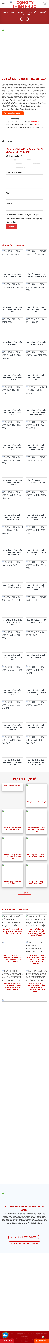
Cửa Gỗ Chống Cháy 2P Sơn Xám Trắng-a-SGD (36, 275)
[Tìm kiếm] (45, 4)
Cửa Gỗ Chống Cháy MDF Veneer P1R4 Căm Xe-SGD (36, 692)
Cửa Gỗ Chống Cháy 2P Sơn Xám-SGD (36, 621)
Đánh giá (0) (7, 141)
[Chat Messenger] (45, 1336)
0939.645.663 (8, 1341)
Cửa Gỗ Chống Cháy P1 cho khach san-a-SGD (36, 481)
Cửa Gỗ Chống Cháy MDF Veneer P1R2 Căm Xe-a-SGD (12, 762)
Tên (8, 193)
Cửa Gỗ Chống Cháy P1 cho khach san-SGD (12, 586)
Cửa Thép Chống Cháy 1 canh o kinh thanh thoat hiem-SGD (12, 552)
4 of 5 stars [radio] (27, 164)
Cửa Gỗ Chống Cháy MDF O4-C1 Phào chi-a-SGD (12, 447)
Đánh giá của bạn (14, 156)
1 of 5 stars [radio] (9, 160)
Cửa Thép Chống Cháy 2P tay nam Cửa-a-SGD (12, 622)
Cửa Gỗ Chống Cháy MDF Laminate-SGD (36, 726)
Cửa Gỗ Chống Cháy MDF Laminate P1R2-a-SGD (36, 309)
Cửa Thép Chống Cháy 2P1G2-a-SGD (36, 656)
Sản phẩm (21, 12)
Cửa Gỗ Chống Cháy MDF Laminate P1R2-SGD (36, 377)
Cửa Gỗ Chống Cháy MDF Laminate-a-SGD (13, 275)
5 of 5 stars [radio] (11, 167)
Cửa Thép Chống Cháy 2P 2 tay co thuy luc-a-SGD (12, 309)
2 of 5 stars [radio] (22, 160)
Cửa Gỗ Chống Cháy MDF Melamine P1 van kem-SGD (12, 727)
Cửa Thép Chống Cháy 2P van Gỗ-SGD (36, 343)
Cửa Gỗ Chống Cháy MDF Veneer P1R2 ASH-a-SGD (36, 517)
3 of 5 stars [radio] (11, 164)
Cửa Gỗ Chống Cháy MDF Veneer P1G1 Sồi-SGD (12, 657)
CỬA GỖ (32, 12)
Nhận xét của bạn (14, 172)
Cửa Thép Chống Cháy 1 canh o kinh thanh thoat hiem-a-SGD (36, 412)
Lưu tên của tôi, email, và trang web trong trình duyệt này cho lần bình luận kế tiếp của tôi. (24, 218)
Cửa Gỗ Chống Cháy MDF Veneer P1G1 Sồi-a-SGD (36, 587)
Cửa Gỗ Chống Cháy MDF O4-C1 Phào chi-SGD (12, 412)
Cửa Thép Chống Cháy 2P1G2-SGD (12, 343)
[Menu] (3, 4)
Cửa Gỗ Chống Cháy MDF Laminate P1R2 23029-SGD (36, 762)
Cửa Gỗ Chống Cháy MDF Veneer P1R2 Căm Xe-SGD (12, 377)
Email (9, 204)
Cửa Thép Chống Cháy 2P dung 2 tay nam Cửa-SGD (12, 482)
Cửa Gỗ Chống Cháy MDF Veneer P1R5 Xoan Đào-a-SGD (12, 517)
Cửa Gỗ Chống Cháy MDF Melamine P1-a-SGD (12, 692)
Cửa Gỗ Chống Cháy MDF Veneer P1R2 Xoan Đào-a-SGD (36, 447)
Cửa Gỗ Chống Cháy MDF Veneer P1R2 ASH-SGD (36, 552)
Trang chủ (8, 12)
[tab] (24, 141)
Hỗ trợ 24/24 (42, 1341)
